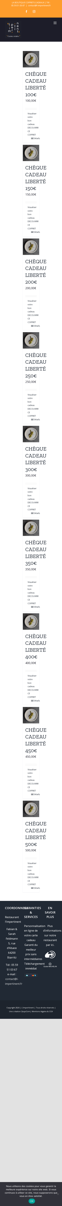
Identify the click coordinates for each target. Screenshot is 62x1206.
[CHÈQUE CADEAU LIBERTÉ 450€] (31, 715)
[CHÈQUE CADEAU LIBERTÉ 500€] (31, 809)
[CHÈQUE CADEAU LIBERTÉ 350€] (31, 528)
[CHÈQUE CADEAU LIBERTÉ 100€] (31, 59)
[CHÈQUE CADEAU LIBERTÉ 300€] (31, 434)
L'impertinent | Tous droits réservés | (39, 1007)
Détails (35, 138)
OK (31, 1201)
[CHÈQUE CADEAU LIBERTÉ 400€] (31, 621)
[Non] (58, 1194)
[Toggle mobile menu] (55, 23)
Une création (15, 1011)
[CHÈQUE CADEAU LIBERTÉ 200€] (31, 247)
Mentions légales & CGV (42, 1011)
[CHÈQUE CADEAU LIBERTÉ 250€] (31, 340)
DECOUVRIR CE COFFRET (29, 131)
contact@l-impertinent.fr (39, 5)
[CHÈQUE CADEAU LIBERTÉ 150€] (31, 153)
